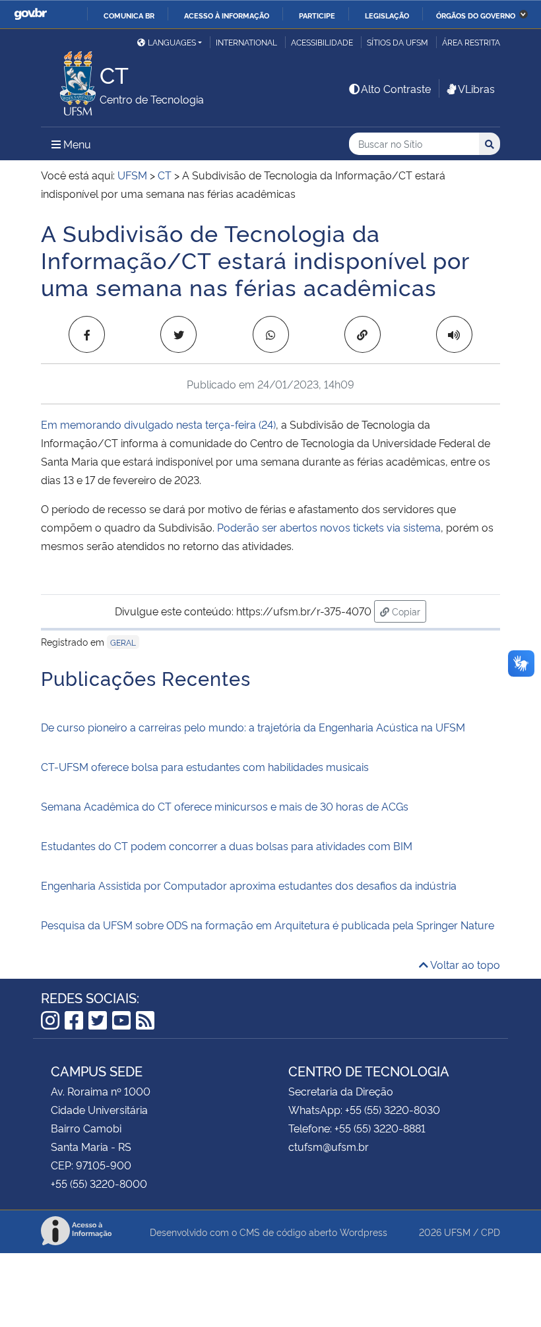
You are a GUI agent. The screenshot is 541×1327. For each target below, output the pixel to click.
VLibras (476, 88)
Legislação (387, 15)
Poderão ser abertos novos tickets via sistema (329, 527)
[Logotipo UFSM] (70, 80)
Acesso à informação (226, 15)
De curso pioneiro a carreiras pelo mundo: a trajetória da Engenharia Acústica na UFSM (253, 727)
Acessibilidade (322, 41)
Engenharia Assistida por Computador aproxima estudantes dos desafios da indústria (249, 885)
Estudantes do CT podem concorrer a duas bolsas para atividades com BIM (226, 845)
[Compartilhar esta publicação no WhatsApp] (271, 334)
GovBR (30, 14)
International (246, 41)
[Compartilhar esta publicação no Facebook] (87, 334)
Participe (317, 15)
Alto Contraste (396, 88)
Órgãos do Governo (475, 15)
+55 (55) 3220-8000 (99, 1183)
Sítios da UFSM (397, 41)
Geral (123, 642)
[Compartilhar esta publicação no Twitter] (178, 334)
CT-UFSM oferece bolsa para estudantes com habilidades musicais (205, 766)
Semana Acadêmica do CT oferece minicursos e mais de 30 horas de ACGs (224, 806)
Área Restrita (471, 41)
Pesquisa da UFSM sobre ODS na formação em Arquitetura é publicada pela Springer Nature (267, 924)
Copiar (407, 610)
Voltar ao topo (464, 964)
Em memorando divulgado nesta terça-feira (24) (158, 424)
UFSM (457, 1231)
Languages (172, 41)
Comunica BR (129, 15)
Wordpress (363, 1231)
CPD (490, 1231)
